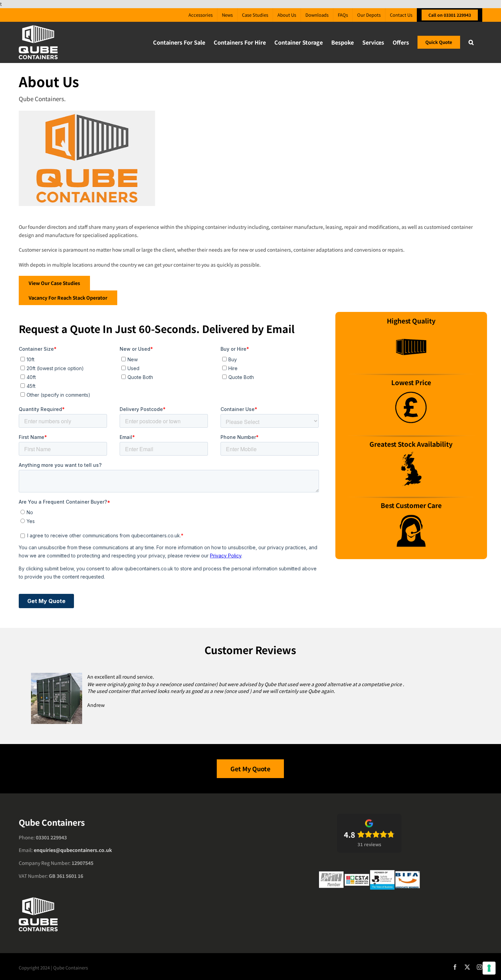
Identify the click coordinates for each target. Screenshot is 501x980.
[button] (471, 42)
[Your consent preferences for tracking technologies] (489, 968)
